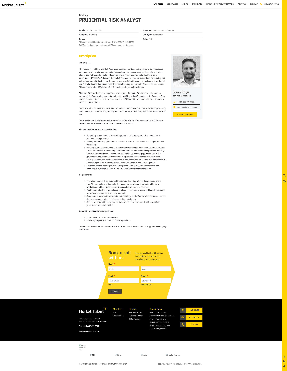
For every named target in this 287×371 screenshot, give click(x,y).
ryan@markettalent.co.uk (187, 107)
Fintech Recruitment (158, 319)
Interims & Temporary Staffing (220, 4)
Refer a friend (185, 114)
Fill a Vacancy (134, 319)
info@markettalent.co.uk (89, 331)
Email (111, 276)
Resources (197, 364)
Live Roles (158, 4)
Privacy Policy (165, 364)
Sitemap (187, 364)
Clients (185, 4)
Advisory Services (136, 315)
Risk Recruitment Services (160, 325)
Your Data (177, 364)
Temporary (158, 34)
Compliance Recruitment (159, 322)
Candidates (197, 4)
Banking (93, 34)
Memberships (118, 315)
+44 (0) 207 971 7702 (185, 102)
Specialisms (172, 4)
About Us (242, 4)
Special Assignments (158, 328)
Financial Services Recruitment (162, 315)
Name (111, 264)
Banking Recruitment (158, 312)
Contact (254, 4)
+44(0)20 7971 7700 (270, 4)
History (115, 312)
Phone (144, 276)
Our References (135, 312)
